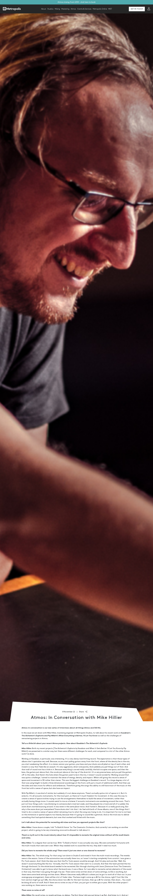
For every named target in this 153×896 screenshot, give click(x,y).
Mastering (65, 9)
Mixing (57, 9)
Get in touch (137, 9)
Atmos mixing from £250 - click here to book (76, 2)
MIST (110, 9)
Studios (50, 9)
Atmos (73, 9)
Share (81, 712)
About (43, 9)
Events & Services (84, 9)
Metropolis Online (100, 9)
